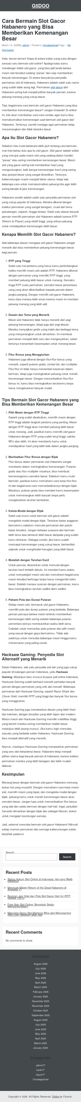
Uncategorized (50, 45)
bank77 (40, 1070)
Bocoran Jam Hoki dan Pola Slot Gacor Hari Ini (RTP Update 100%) (39, 897)
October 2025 (40, 1010)
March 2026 (40, 987)
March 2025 (40, 1043)
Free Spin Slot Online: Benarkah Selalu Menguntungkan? (31, 905)
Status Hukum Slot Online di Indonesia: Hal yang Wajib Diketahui (40, 880)
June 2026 (40, 973)
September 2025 (41, 1015)
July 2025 (40, 1024)
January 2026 (40, 996)
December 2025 (40, 1001)
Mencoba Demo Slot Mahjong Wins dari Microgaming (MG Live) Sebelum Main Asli (39, 914)
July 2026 (40, 968)
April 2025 (40, 1038)
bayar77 (40, 1074)
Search (10, 852)
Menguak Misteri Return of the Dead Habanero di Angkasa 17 (37, 888)
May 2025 (40, 1033)
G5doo (40, 5)
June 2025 (40, 1029)
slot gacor (57, 87)
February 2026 (40, 991)
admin (26, 45)
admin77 (40, 1065)
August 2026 (40, 964)
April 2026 (40, 982)
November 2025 (40, 1006)
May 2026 (40, 978)
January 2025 (40, 1048)
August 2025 (40, 1020)
